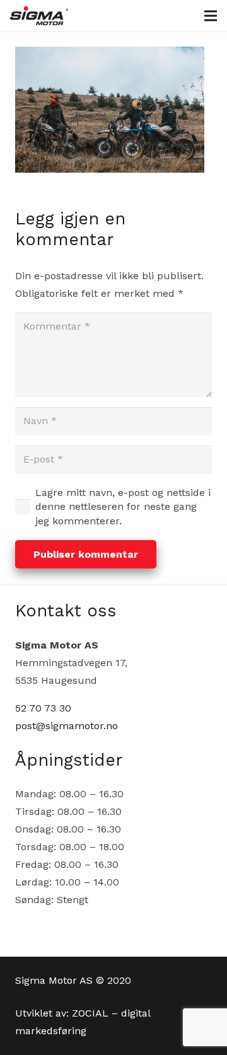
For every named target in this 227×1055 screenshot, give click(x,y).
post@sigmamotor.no (66, 726)
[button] (210, 16)
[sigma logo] (39, 15)
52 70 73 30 (43, 708)
